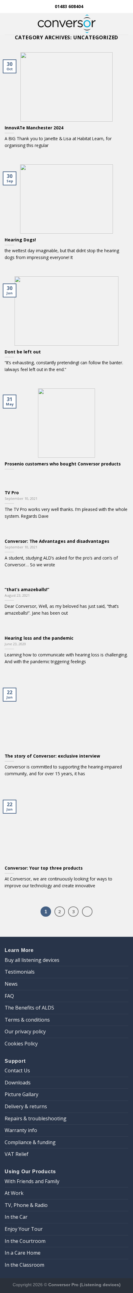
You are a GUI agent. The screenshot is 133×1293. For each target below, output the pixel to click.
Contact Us (17, 1070)
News (11, 983)
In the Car (16, 1216)
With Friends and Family (32, 1181)
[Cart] (125, 24)
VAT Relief (16, 1154)
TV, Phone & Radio (26, 1205)
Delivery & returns (26, 1106)
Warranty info (21, 1130)
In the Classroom (24, 1264)
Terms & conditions (27, 1019)
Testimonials (20, 971)
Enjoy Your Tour (24, 1229)
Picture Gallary (21, 1094)
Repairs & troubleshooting (35, 1118)
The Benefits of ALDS (29, 1007)
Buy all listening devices (32, 960)
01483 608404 (68, 6)
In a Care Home (23, 1252)
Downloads (18, 1082)
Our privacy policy (25, 1031)
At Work (14, 1193)
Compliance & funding (30, 1142)
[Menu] (8, 23)
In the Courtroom (25, 1241)
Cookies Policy (21, 1043)
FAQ (9, 995)
